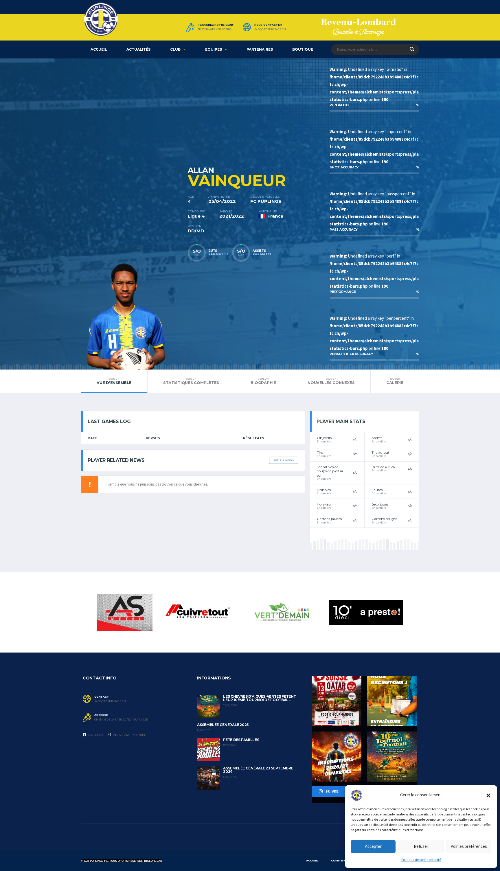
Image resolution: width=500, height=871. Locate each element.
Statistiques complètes (191, 381)
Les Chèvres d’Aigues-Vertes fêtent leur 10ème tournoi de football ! (259, 698)
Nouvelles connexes (331, 381)
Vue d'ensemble (114, 381)
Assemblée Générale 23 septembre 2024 (258, 770)
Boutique (302, 49)
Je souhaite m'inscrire (214, 29)
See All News (283, 460)
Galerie (394, 381)
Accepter (373, 847)
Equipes (213, 49)
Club (175, 49)
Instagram (120, 734)
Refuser (421, 847)
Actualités (138, 49)
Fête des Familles (241, 740)
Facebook (95, 734)
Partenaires (260, 49)
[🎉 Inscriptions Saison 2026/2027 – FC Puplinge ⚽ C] (337, 757)
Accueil (99, 49)
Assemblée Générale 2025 (223, 725)
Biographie (263, 381)
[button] (488, 795)
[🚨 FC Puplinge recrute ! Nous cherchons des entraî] (392, 701)
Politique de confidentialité (421, 859)
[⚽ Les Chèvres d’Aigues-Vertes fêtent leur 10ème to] (392, 757)
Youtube (139, 734)
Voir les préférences (469, 847)
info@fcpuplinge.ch (270, 29)
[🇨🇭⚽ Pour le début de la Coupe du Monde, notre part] (337, 701)
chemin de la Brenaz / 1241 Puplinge (121, 719)
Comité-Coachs (343, 860)
